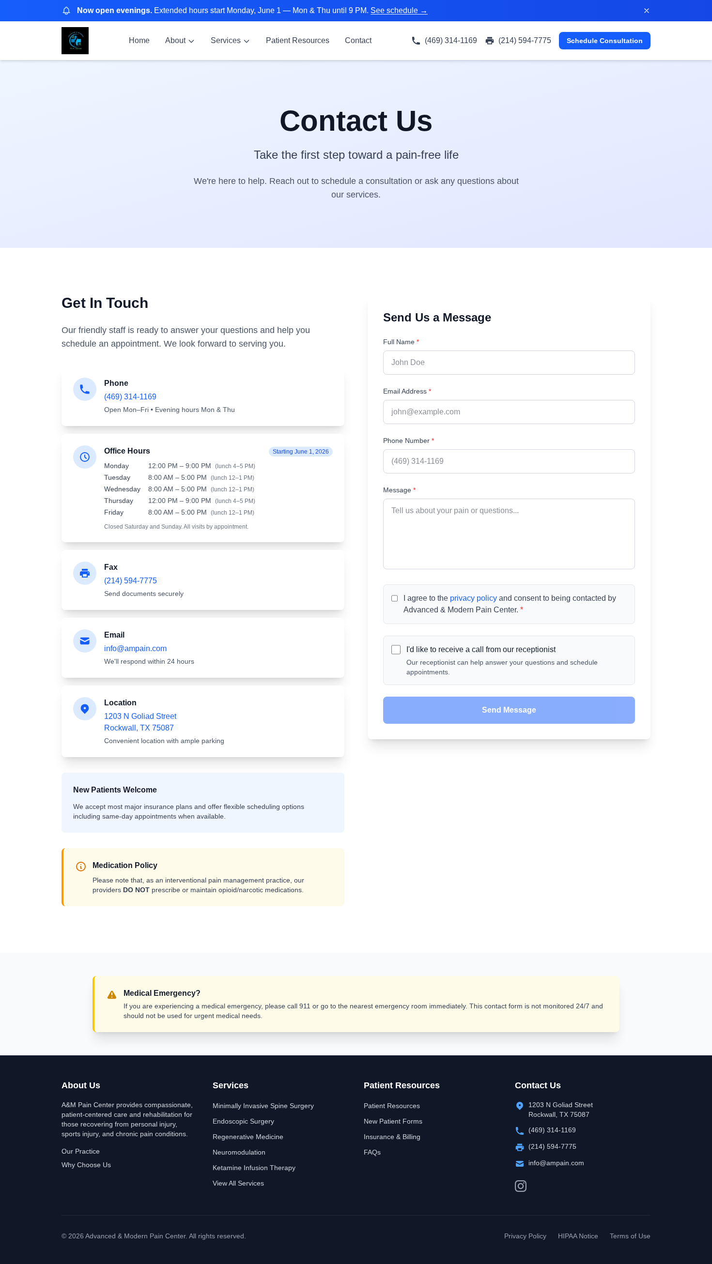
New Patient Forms (393, 1121)
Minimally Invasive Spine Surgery (263, 1106)
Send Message (509, 710)
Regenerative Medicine (248, 1137)
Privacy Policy (525, 1236)
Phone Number (408, 440)
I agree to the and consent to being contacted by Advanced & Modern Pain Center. (509, 604)
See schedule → (399, 10)
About (175, 40)
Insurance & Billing (392, 1137)
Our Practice (81, 1151)
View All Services (238, 1183)
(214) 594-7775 (130, 581)
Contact (358, 40)
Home (139, 40)
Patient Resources (297, 40)
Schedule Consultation (605, 41)
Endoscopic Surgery (243, 1121)
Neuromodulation (239, 1152)
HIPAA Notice (578, 1236)
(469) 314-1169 (130, 397)
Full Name (401, 342)
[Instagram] (520, 1186)
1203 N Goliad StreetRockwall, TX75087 (560, 1109)
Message (399, 490)
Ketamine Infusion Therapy (254, 1168)
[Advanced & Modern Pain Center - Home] (75, 40)
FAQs (372, 1152)
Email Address (407, 391)
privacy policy (473, 598)
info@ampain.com (135, 648)
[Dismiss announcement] (646, 10)
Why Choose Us (86, 1165)
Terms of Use (630, 1236)
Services (226, 40)
